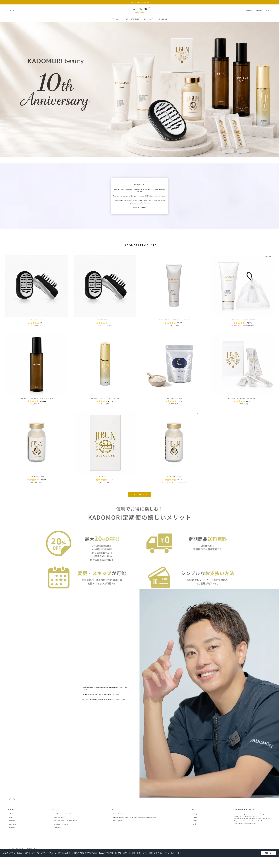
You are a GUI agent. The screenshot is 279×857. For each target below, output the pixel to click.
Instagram (196, 814)
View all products (139, 494)
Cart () (270, 10)
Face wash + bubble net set (242, 320)
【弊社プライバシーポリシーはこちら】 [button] (164, 853)
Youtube (195, 821)
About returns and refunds (62, 814)
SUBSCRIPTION (133, 19)
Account (249, 10)
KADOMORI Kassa (36, 320)
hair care (12, 828)
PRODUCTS (117, 19)
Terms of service (118, 814)
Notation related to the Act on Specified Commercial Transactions (134, 817)
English (8, 10)
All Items (12, 814)
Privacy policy (117, 821)
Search (259, 10)
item (10, 817)
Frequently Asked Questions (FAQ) (65, 821)
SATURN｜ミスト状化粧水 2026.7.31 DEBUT (36, 398)
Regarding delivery (60, 817)
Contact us (57, 828)
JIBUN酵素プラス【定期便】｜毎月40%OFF (242, 398)
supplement (13, 824)
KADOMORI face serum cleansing (174, 320)
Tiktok (195, 817)
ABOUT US (162, 19)
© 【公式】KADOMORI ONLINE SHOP (23, 848)
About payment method (61, 824)
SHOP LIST (149, 19)
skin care (12, 821)
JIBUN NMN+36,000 (36, 476)
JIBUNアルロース (105, 476)
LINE (194, 824)
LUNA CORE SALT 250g (174, 398)
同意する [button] (268, 853)
